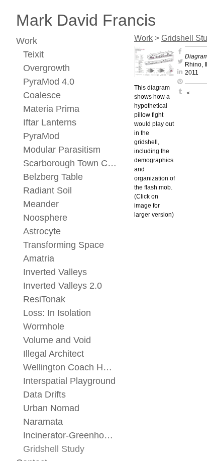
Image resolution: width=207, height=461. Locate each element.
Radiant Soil (47, 190)
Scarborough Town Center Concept (70, 163)
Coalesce (42, 95)
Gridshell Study (53, 449)
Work (26, 41)
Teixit (33, 54)
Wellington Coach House (70, 367)
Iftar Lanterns (49, 122)
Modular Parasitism (61, 150)
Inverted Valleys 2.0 (62, 286)
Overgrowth (46, 68)
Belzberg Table (53, 177)
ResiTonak (44, 299)
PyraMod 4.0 (48, 82)
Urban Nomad (51, 408)
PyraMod (41, 136)
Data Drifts (44, 394)
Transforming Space (63, 245)
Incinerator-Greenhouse (70, 435)
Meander (41, 204)
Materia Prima (51, 109)
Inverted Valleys (55, 272)
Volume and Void (57, 340)
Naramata (43, 422)
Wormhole (43, 326)
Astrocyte (42, 231)
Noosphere (45, 218)
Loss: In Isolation (57, 313)
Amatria (38, 258)
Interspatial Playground (69, 381)
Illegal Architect (53, 354)
